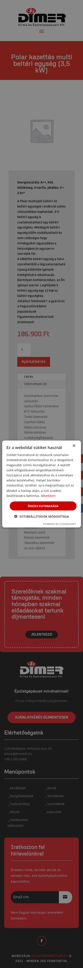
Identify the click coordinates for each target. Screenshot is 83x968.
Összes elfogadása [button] (43, 506)
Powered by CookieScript (59, 524)
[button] (41, 516)
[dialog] (41, 484)
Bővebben (48, 495)
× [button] (73, 445)
